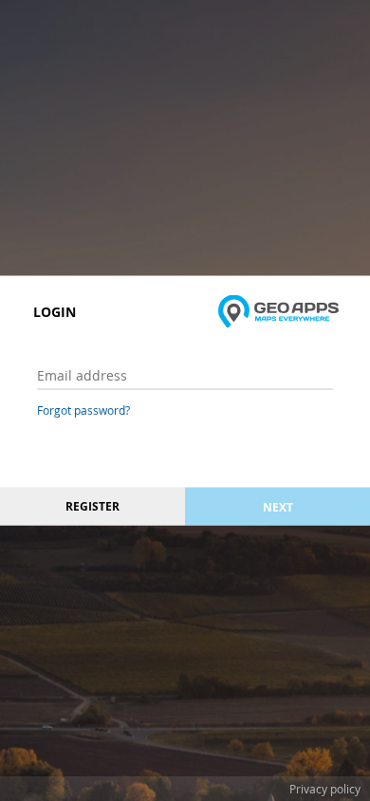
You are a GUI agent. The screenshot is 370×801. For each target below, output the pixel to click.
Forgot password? (83, 410)
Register (92, 506)
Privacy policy (325, 788)
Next (278, 506)
